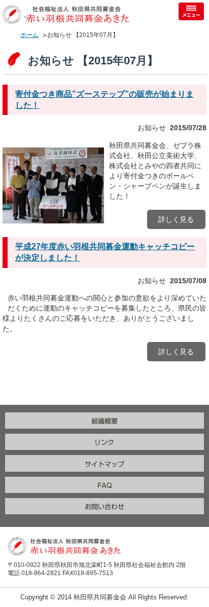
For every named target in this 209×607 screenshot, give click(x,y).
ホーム (29, 35)
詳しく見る (176, 219)
